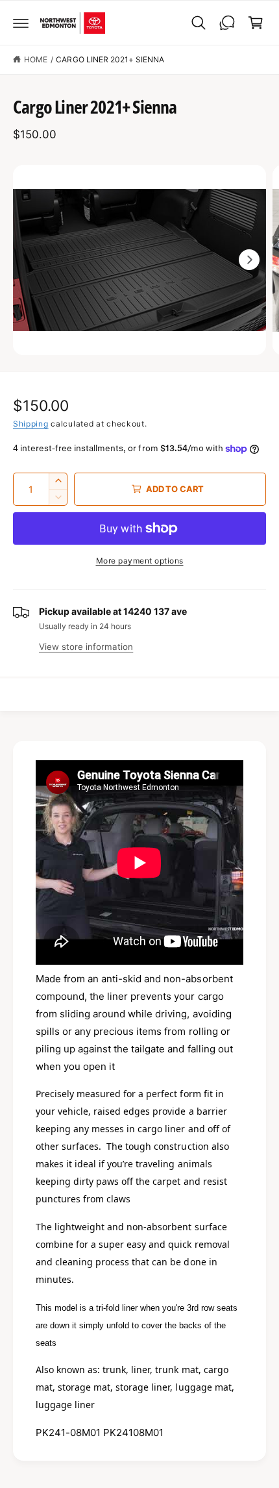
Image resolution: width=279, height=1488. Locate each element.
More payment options (140, 560)
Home (35, 59)
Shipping (31, 423)
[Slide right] (249, 259)
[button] (20, 22)
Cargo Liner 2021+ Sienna (110, 59)
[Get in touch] (227, 22)
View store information (86, 646)
